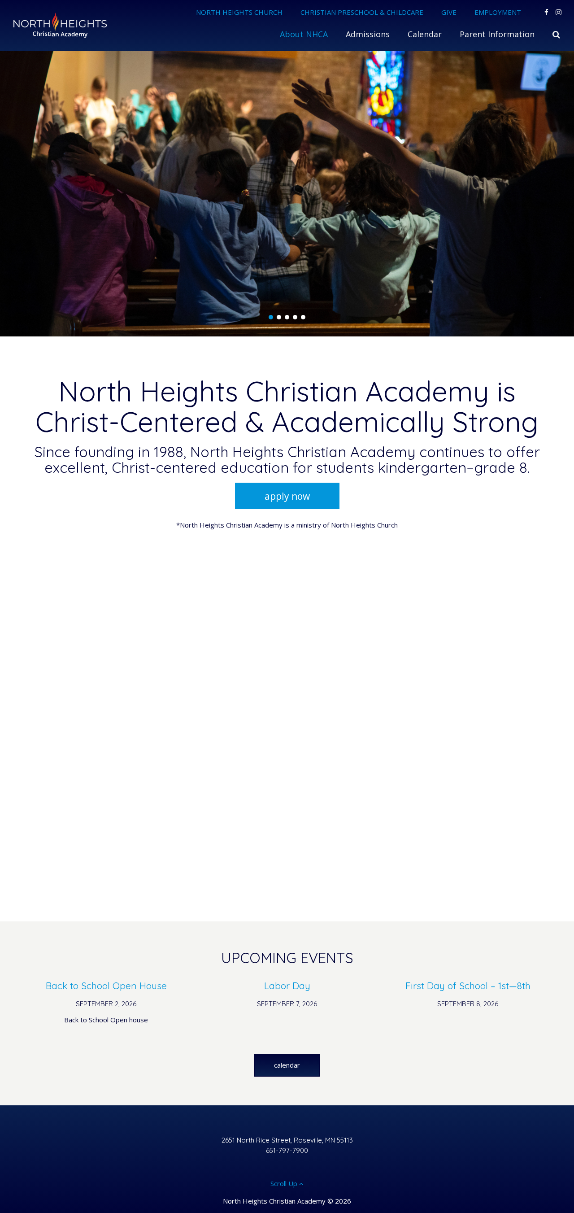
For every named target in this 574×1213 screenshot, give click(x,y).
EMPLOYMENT (497, 12)
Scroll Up (284, 1183)
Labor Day (287, 985)
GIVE (449, 12)
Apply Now (287, 496)
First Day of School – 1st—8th (468, 985)
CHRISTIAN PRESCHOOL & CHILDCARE (361, 12)
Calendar (287, 1064)
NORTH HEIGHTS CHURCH (239, 12)
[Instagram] (558, 12)
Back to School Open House (106, 985)
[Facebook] (546, 12)
